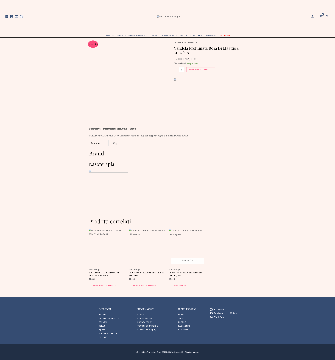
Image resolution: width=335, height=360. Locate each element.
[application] (112, 35)
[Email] (16, 16)
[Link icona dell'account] (312, 16)
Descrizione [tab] (94, 128)
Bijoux (200, 35)
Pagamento (184, 326)
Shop (181, 318)
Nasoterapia (95, 269)
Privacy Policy (144, 322)
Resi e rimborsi (144, 318)
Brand (108, 35)
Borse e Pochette (169, 35)
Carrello (183, 329)
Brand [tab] (133, 128)
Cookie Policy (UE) (146, 329)
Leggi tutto (179, 285)
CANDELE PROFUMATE (185, 42)
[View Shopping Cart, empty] (320, 16)
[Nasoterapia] (193, 97)
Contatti (142, 314)
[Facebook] (7, 16)
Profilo (182, 322)
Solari (192, 35)
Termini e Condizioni (147, 326)
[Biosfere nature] (168, 16)
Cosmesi (153, 35)
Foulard (183, 35)
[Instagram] (11, 16)
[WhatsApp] (21, 16)
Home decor (211, 35)
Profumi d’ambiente (137, 35)
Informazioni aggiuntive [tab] (115, 128)
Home (181, 314)
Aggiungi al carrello (200, 69)
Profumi (120, 35)
